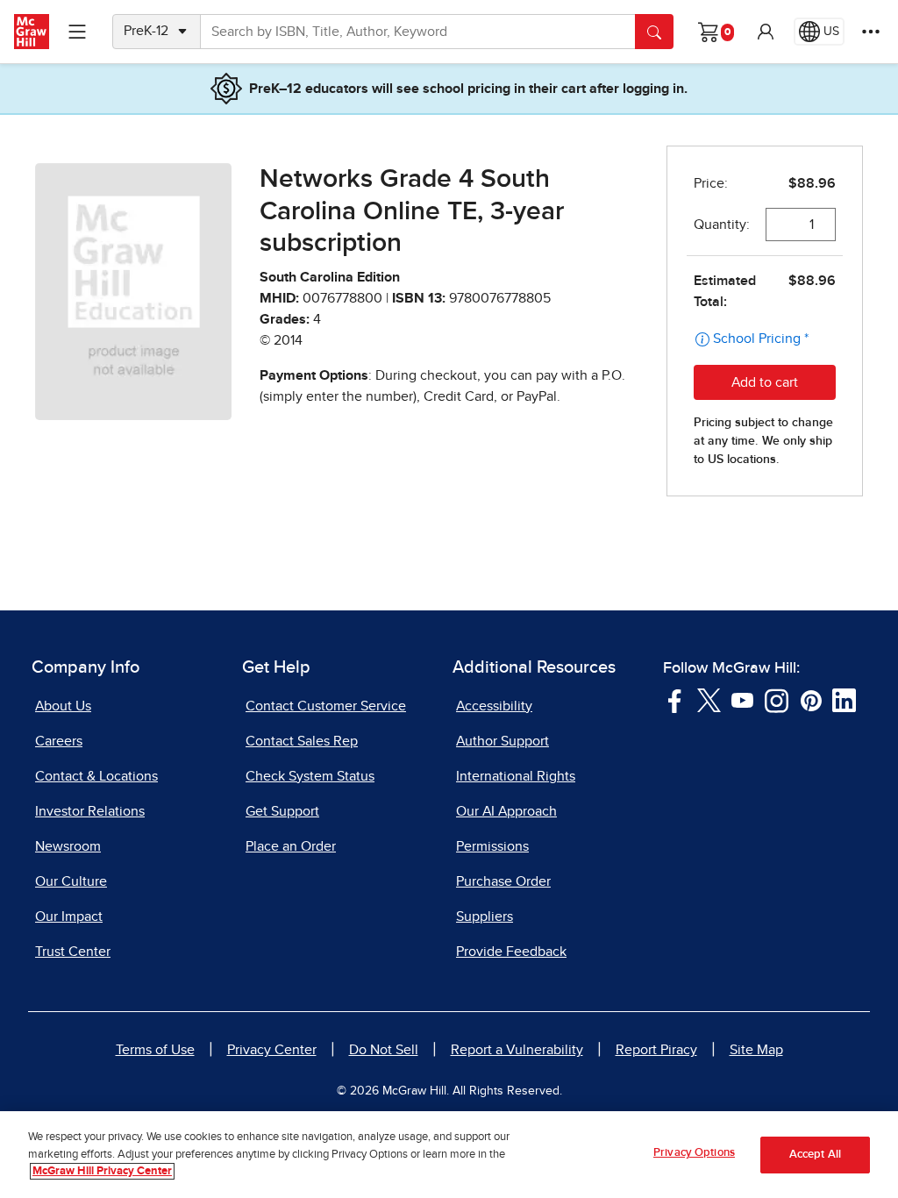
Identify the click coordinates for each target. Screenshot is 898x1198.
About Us (63, 706)
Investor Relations (90, 811)
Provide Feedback (511, 952)
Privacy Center (272, 1050)
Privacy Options (694, 1153)
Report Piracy (656, 1050)
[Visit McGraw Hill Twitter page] (709, 699)
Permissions (492, 846)
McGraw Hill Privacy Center (102, 1171)
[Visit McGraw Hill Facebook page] (675, 699)
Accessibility (494, 706)
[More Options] (871, 31)
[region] (449, 1154)
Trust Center (72, 952)
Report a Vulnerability (517, 1050)
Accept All (815, 1154)
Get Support (282, 811)
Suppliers (484, 916)
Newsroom (68, 846)
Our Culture (71, 881)
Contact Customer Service (326, 706)
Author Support (502, 741)
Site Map (756, 1050)
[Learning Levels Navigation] (77, 32)
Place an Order (291, 846)
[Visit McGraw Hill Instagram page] (776, 699)
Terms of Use (155, 1050)
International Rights (515, 776)
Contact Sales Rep (302, 741)
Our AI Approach (506, 811)
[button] (766, 31)
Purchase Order (503, 881)
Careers (58, 741)
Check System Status (310, 776)
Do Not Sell (383, 1050)
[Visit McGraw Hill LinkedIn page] (844, 699)
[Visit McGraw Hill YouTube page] (742, 699)
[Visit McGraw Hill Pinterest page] (811, 699)
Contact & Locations (96, 776)
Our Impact (69, 916)
